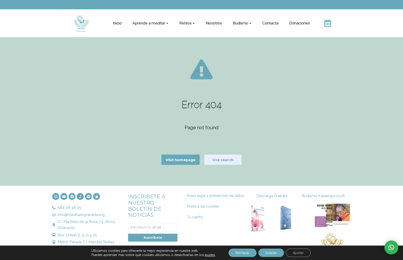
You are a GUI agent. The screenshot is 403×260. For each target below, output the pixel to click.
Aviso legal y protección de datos (215, 195)
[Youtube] (63, 196)
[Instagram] (55, 196)
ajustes (210, 255)
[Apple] (96, 196)
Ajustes (298, 253)
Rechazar (243, 253)
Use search (222, 160)
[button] (391, 247)
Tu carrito (195, 217)
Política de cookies (203, 206)
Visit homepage (180, 160)
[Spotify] (88, 196)
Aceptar (271, 253)
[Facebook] (72, 196)
